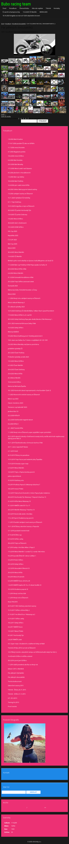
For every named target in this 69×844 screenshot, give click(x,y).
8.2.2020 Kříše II (13, 424)
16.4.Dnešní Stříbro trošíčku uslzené (20, 656)
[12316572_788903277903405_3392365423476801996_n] (33, 62)
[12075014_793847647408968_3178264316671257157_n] (47, 98)
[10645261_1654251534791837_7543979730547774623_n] (40, 84)
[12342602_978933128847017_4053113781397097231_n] (18, 98)
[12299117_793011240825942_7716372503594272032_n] (33, 91)
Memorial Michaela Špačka (17, 386)
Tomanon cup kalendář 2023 (17, 407)
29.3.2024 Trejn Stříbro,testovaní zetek (21, 282)
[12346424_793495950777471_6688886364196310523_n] (25, 91)
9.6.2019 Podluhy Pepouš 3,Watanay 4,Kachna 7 (24, 485)
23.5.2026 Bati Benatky (15, 164)
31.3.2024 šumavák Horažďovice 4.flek (20, 277)
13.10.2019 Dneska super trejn (18, 464)
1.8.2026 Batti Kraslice (15, 139)
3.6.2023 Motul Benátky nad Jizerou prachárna (23, 344)
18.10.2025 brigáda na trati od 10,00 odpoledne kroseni (21, 16)
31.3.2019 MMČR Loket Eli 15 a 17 (19, 506)
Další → (3, 115)
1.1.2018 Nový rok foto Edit (17, 593)
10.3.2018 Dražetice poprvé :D (18, 589)
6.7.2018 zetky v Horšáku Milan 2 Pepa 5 (21, 547)
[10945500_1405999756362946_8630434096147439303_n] (47, 84)
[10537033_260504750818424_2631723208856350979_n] (55, 113)
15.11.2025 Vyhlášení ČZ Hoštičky (19, 198)
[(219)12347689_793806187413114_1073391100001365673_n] (11, 105)
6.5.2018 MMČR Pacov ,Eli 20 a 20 (19, 581)
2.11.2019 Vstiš (13, 451)
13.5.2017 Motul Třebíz (15, 631)
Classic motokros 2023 (15, 403)
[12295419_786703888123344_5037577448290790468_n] (11, 70)
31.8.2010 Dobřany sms (16, 480)
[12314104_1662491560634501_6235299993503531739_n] (40, 62)
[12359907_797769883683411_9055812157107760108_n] (54, 105)
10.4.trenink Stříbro (14, 382)
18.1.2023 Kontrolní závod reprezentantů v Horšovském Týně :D (29, 390)
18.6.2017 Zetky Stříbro (15, 623)
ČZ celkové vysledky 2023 (16, 307)
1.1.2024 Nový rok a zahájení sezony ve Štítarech (24, 298)
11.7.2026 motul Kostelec (16, 148)
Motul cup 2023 (13, 399)
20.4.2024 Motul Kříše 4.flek (17, 269)
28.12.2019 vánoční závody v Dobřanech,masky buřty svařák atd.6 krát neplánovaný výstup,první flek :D (36, 437)
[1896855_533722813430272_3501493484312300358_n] (25, 62)
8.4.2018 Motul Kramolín (16, 577)
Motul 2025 (11, 248)
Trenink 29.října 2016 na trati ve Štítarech (22, 648)
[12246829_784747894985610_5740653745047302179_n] (11, 77)
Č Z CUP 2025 (12, 240)
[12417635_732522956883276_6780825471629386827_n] (42, 113)
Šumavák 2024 (13, 286)
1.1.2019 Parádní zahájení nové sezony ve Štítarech (25, 522)
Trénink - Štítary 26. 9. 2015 (17, 690)
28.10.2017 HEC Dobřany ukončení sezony (22, 606)
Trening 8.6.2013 (13, 702)
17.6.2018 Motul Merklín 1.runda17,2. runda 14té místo (26, 552)
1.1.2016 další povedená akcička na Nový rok (23, 665)
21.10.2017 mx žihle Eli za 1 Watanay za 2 (21, 614)
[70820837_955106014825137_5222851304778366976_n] (62, 113)
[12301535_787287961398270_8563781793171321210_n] (4, 70)
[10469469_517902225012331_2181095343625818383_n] (25, 84)
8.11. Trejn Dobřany (14, 202)
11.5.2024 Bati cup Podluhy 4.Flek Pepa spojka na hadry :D (27, 265)
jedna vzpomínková (14, 476)
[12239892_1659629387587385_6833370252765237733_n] (25, 70)
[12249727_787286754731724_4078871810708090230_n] (40, 77)
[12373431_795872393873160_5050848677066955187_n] (47, 105)
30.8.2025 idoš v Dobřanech (17, 223)
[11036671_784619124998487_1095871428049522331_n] (61, 84)
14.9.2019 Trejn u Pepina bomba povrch (21, 472)
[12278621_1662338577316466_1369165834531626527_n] (4, 84)
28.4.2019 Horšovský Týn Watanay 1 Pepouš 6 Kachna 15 (27, 497)
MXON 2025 (43, 12)
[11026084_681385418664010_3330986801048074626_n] (54, 84)
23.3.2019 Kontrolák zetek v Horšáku (20, 514)
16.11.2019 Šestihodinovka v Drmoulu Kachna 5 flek (25, 443)
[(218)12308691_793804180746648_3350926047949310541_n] (4, 105)
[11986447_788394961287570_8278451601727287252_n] (18, 91)
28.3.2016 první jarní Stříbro (17, 660)
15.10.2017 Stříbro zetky (16, 619)
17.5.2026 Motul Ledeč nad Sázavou (20, 168)
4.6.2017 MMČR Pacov (15, 627)
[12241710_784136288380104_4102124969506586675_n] (47, 70)
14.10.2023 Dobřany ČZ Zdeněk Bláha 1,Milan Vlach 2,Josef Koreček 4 (31, 311)
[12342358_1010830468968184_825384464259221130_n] (54, 91)
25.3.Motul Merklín (14, 378)
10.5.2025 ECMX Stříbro (16, 227)
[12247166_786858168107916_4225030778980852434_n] (25, 77)
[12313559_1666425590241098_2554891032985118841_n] (10, 113)
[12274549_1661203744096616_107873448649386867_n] (54, 77)
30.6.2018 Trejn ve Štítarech (17, 543)
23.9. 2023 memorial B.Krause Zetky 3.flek (22, 323)
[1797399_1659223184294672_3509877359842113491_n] (11, 84)
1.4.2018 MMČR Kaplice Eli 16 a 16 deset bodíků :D (24, 585)
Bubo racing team (16, 4)
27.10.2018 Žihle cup (15, 535)
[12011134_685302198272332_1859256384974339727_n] (4, 62)
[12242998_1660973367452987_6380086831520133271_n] (61, 70)
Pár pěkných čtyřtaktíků (16, 673)
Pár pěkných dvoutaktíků (19, 24)
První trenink (12, 706)
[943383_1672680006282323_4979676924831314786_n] (24, 113)
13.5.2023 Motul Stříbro (16, 361)
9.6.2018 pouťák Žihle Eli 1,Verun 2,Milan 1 (22, 556)
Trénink (48, 8)
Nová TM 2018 (12, 602)
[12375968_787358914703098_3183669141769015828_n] (61, 105)
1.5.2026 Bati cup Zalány (16, 177)
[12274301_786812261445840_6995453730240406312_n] (47, 77)
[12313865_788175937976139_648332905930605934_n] (47, 62)
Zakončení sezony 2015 (15, 686)
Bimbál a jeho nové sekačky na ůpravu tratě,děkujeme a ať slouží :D (30, 261)
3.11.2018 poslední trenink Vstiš (18, 531)
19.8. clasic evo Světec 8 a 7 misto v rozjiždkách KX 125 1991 (28, 340)
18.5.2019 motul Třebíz (15, 489)
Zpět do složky (6, 116)
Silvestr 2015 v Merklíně (16, 669)
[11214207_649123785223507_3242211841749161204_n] (11, 91)
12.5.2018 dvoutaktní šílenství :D (19, 568)
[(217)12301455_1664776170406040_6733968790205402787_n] (61, 98)
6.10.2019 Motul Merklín (16, 468)
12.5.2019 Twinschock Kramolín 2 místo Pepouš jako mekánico (29, 493)
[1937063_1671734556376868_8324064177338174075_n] (17, 113)
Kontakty (57, 8)
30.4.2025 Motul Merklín (16, 252)
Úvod (4, 8)
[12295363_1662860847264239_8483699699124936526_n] (18, 70)
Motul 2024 (11, 294)
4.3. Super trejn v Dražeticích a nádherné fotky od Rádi (26, 644)
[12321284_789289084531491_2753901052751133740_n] (36, 113)
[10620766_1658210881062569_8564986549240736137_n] (33, 84)
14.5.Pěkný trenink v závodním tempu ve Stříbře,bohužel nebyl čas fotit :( (32, 652)
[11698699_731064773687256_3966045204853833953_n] (40, 105)
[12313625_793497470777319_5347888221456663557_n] (40, 91)
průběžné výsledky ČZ (15, 349)
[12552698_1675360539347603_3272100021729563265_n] (48, 113)
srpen (24, 808)
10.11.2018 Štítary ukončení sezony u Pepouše (23, 526)
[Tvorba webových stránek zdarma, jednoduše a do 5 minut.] (41, 841)
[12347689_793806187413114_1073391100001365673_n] (25, 98)
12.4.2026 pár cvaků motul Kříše (18, 185)
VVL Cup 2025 (12, 231)
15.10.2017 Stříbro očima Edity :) (19, 610)
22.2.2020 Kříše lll (13, 415)
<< (8, 808)
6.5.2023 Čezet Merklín (15, 365)
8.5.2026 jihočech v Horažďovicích (19, 173)
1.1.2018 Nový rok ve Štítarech (18, 598)
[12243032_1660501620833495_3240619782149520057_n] (4, 77)
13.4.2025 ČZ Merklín (30, 12)
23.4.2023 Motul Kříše (15, 374)
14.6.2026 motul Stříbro (16, 156)
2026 (29, 808)
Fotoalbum (13, 8)
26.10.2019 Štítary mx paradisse (18, 455)
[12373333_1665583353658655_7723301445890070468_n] (18, 105)
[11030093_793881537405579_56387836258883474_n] (33, 98)
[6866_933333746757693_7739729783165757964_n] (4, 113)
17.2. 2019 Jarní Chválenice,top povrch (21, 518)
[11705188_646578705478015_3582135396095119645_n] (11, 62)
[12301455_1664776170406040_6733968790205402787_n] (4, 98)
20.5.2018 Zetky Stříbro (15, 564)
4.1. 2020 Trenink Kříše (15, 428)
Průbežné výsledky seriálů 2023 (18, 357)
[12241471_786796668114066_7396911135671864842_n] (33, 70)
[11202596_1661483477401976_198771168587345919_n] (4, 91)
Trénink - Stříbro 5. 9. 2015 (17, 694)
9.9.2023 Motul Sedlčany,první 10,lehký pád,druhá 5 (25, 336)
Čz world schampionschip (11, 12)
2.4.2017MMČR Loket (15, 640)
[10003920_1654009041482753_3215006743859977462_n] (18, 84)
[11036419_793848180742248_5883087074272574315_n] (40, 98)
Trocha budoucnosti (15, 681)
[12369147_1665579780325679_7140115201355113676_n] (25, 105)
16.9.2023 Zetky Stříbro (15, 328)
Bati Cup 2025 (12, 244)
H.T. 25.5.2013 (12, 698)
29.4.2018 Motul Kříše (15, 573)
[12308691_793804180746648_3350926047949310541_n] (11, 98)
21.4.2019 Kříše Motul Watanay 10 (19, 501)
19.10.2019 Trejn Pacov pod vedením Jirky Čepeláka (25, 459)
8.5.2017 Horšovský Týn (16, 635)
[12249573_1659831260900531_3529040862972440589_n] (33, 77)
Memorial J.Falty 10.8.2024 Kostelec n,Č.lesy (22, 290)
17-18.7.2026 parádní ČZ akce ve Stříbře (21, 143)
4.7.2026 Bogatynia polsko (16, 152)
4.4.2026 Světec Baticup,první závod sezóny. (22, 189)
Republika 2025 (13, 235)
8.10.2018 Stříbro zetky (15, 539)
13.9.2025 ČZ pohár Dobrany (17, 215)
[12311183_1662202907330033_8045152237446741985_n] (61, 62)
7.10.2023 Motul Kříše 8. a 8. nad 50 (20, 315)
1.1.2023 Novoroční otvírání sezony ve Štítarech (24, 395)
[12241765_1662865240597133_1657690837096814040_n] (54, 70)
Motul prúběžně (13, 332)
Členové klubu (24, 8)
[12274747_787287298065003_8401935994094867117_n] (61, 77)
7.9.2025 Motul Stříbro (15, 219)
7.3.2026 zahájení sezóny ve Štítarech (20, 194)
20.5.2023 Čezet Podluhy (16, 353)
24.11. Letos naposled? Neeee (18, 447)
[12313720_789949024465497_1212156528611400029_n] (54, 62)
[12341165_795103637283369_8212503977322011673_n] (33, 105)
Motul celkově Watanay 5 (16, 302)
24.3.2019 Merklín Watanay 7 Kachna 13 (21, 510)
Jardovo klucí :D (13, 411)
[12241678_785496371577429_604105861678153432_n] (40, 70)
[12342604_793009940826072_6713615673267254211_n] (61, 91)
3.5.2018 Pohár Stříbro (15, 560)
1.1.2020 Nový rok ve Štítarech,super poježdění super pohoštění (29, 432)
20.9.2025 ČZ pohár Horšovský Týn (19, 210)
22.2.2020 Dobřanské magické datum (20, 420)
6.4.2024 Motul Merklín (15, 273)
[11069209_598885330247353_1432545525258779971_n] (18, 62)
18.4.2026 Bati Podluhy (15, 181)
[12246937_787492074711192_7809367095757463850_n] (18, 77)
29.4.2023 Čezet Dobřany (16, 370)
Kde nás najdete (37, 8)
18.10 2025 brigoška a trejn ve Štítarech (21, 206)
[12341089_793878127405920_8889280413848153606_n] (54, 98)
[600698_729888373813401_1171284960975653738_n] (30, 113)
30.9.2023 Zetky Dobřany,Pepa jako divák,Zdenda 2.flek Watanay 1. (30, 319)
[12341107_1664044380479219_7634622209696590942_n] (47, 91)
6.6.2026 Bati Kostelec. (15, 160)
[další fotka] (65, 45)
